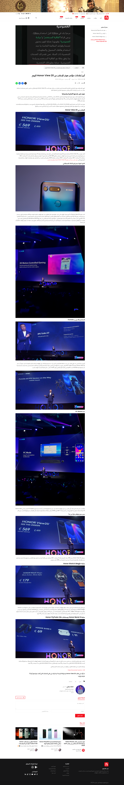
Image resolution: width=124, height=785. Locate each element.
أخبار (101, 18)
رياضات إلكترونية (68, 18)
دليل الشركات (53, 771)
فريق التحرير (53, 766)
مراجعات (89, 18)
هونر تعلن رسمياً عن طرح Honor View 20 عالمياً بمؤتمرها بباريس (63, 160)
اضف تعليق (80, 715)
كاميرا (80, 681)
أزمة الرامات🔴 (75, 13)
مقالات (95, 18)
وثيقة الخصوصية (52, 768)
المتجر (61, 18)
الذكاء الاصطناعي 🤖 (101, 13)
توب (76, 18)
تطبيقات (82, 18)
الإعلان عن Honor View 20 (99, 33)
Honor (70, 681)
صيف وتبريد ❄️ (82, 13)
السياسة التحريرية (66, 775)
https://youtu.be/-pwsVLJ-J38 (76, 670)
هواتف (67, 773)
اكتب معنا (54, 773)
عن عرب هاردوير (66, 766)
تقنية (82, 72)
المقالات (76, 68)
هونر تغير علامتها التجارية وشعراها (98, 30)
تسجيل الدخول (22, 18)
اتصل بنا (67, 768)
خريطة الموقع (66, 771)
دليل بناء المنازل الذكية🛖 (91, 13)
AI (75, 681)
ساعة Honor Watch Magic (98, 36)
